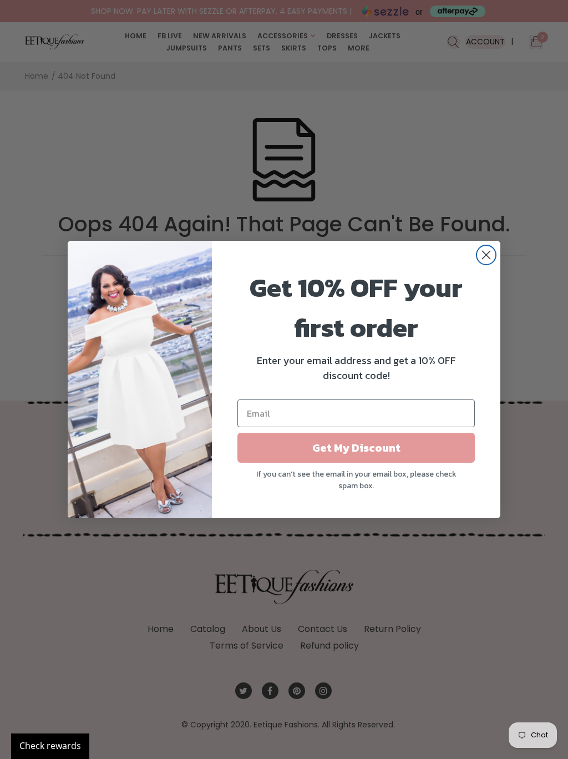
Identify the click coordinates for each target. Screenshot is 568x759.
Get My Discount (356, 447)
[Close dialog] (486, 255)
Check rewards (50, 746)
